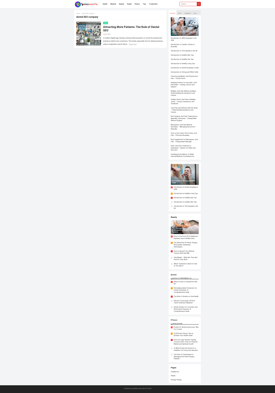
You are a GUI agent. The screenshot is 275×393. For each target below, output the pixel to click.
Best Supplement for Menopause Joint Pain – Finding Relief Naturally (184, 140)
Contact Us (175, 372)
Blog (105, 23)
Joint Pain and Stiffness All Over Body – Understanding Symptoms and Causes (184, 110)
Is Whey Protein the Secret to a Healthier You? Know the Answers (186, 349)
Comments (187, 13)
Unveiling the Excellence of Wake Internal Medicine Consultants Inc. (183, 155)
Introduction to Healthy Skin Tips (182, 55)
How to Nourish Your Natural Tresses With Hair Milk (184, 252)
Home (78, 13)
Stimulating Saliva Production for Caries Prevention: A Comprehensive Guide (185, 290)
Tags (194, 13)
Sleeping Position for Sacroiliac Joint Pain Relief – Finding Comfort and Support (184, 85)
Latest (180, 13)
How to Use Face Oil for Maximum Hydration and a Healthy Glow (186, 237)
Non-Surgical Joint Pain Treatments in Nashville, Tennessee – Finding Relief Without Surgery (184, 118)
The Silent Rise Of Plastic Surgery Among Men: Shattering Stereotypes (185, 245)
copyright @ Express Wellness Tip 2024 (137, 388)
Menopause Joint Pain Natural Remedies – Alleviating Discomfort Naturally (183, 127)
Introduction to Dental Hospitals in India (185, 68)
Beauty (174, 217)
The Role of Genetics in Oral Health (186, 296)
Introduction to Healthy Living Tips (183, 64)
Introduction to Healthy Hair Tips (182, 59)
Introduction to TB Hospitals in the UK (184, 51)
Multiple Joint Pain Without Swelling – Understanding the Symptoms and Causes (184, 93)
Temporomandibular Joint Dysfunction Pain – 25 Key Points (184, 77)
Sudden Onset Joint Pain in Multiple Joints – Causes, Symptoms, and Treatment (183, 101)
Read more (133, 44)
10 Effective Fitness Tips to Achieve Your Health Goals (183, 334)
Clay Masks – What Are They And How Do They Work (185, 258)
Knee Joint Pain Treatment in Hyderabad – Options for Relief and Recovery (183, 148)
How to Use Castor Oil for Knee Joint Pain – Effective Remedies (184, 134)
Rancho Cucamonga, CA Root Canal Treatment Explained (184, 302)
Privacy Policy (176, 380)
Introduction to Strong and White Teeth (184, 72)
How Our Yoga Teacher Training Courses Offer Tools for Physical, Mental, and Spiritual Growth (186, 342)
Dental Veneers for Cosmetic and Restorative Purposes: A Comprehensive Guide (185, 309)
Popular (172, 13)
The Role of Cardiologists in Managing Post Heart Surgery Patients (184, 356)
